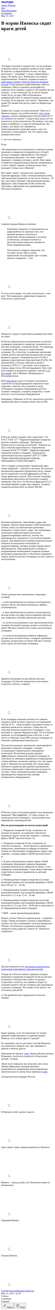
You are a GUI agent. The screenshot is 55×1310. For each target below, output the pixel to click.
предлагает (11, 381)
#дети (4, 1291)
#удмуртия (12, 1291)
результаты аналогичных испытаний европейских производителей (25, 967)
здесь (26, 1053)
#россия (30, 1291)
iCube (44, 1071)
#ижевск (21, 1291)
